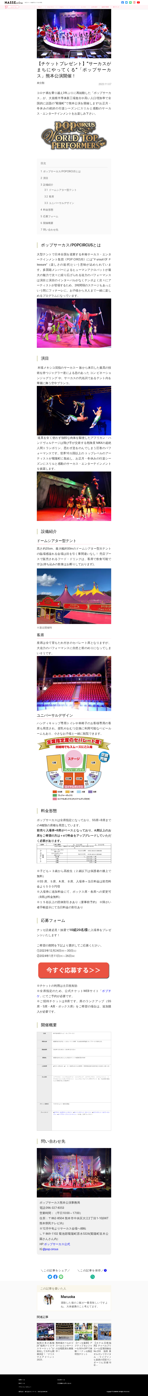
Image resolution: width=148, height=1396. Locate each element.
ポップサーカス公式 (57, 1244)
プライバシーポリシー (25, 1387)
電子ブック (116, 7)
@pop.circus (50, 1249)
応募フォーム (49, 216)
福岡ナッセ (22, 1379)
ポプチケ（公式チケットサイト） (63, 1112)
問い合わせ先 (49, 229)
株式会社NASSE (42, 1391)
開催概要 (47, 223)
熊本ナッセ (22, 1383)
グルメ (40, 7)
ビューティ (50, 7)
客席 (49, 196)
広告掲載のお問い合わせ (64, 1383)
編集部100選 (105, 7)
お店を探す (94, 7)
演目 (44, 178)
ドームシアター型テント (60, 189)
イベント (72, 7)
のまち (62, 7)
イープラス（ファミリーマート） (67, 1114)
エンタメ (83, 7)
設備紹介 (47, 184)
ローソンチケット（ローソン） (83, 1112)
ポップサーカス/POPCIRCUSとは (61, 171)
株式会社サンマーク (30, 1391)
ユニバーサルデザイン (59, 203)
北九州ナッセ (61, 1379)
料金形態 (47, 209)
